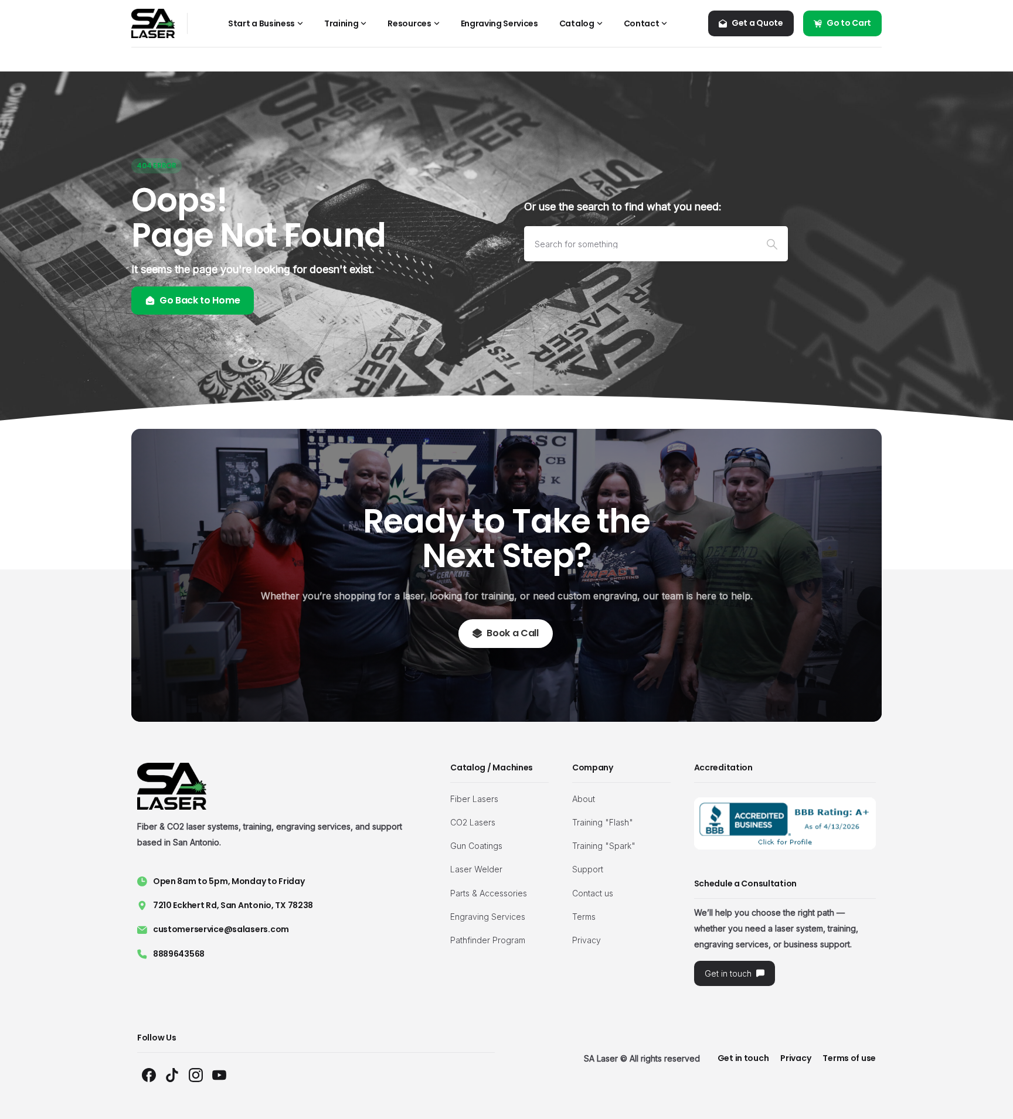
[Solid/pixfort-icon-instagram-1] (196, 1074)
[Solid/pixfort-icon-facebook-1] (149, 1074)
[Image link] (785, 823)
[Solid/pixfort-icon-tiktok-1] (172, 1074)
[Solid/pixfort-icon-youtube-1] (219, 1074)
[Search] (772, 243)
